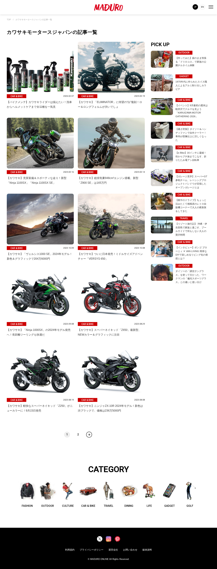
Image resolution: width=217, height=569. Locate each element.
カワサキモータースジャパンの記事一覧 (33, 20)
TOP (9, 20)
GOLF (189, 505)
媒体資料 (147, 549)
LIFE (149, 505)
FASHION (27, 505)
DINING (128, 505)
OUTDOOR (47, 505)
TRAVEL (108, 505)
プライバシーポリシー (91, 549)
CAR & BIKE (88, 505)
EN (202, 7)
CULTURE (68, 505)
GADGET (169, 505)
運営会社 (113, 549)
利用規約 (70, 549)
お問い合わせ (130, 549)
